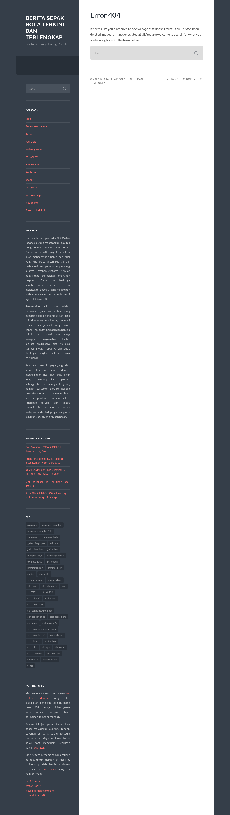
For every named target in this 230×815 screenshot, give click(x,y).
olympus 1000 (34, 561)
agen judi (32, 524)
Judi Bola (31, 141)
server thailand (35, 580)
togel (30, 665)
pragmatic (52, 561)
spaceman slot (50, 659)
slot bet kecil (33, 598)
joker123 (38, 747)
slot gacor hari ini (36, 635)
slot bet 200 (46, 592)
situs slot (32, 586)
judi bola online (35, 549)
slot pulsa (32, 647)
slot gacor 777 (49, 622)
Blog (28, 118)
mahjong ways (34, 149)
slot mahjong (56, 635)
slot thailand (53, 653)
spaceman (32, 659)
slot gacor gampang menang (41, 629)
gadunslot (32, 537)
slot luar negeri (34, 195)
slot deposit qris (58, 616)
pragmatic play (35, 567)
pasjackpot (32, 156)
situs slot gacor (49, 586)
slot (64, 586)
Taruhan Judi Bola (36, 210)
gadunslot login (50, 537)
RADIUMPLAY (34, 164)
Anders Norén (185, 79)
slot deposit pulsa (36, 616)
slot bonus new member (39, 610)
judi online (52, 549)
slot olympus (33, 641)
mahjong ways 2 (55, 555)
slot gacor (31, 187)
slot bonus (50, 598)
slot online (32, 202)
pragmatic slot (55, 567)
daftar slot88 (33, 785)
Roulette (31, 172)
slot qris (46, 647)
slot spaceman (34, 653)
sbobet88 (44, 573)
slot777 (31, 592)
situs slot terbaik (35, 795)
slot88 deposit (34, 781)
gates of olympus (36, 543)
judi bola (54, 543)
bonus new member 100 (39, 531)
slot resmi (60, 647)
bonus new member (52, 524)
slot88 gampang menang (40, 790)
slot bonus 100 (35, 604)
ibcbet (29, 134)
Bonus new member (37, 126)
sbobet (30, 179)
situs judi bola (55, 580)
